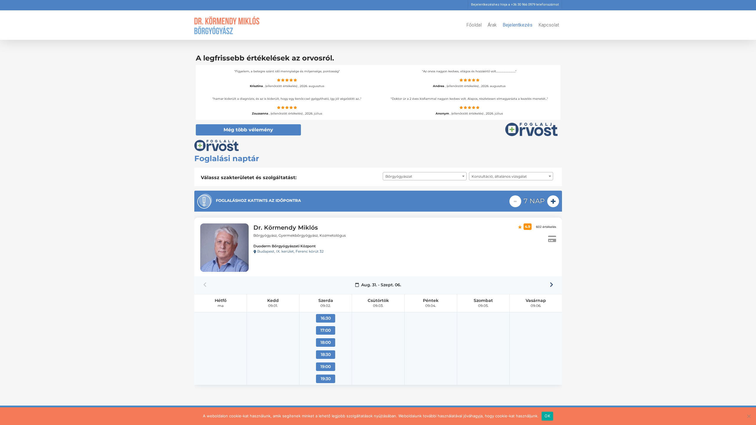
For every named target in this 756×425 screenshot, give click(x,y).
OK (547, 415)
